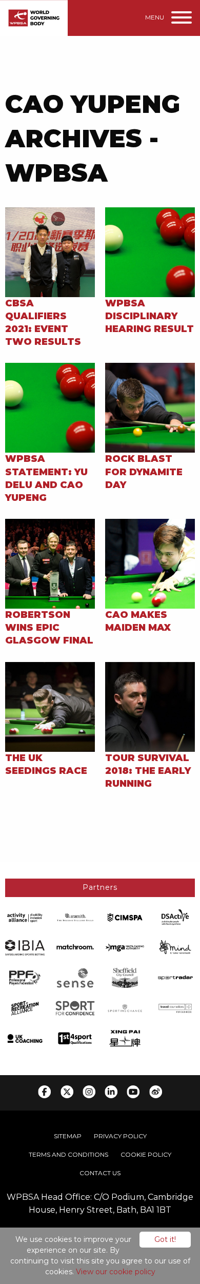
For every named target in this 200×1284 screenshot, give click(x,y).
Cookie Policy (146, 1154)
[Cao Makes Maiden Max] (150, 563)
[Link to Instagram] (89, 1091)
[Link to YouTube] (133, 1091)
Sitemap (68, 1136)
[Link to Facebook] (44, 1091)
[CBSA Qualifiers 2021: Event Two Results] (50, 251)
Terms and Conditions (68, 1154)
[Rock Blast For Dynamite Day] (150, 407)
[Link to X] (67, 1091)
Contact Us (100, 1173)
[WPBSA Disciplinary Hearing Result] (150, 251)
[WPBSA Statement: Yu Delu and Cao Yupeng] (50, 407)
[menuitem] (68, 1136)
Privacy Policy (120, 1136)
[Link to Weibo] (156, 1091)
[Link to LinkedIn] (111, 1091)
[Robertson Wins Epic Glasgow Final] (50, 563)
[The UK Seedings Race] (50, 706)
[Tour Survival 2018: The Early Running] (150, 706)
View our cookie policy (115, 1271)
